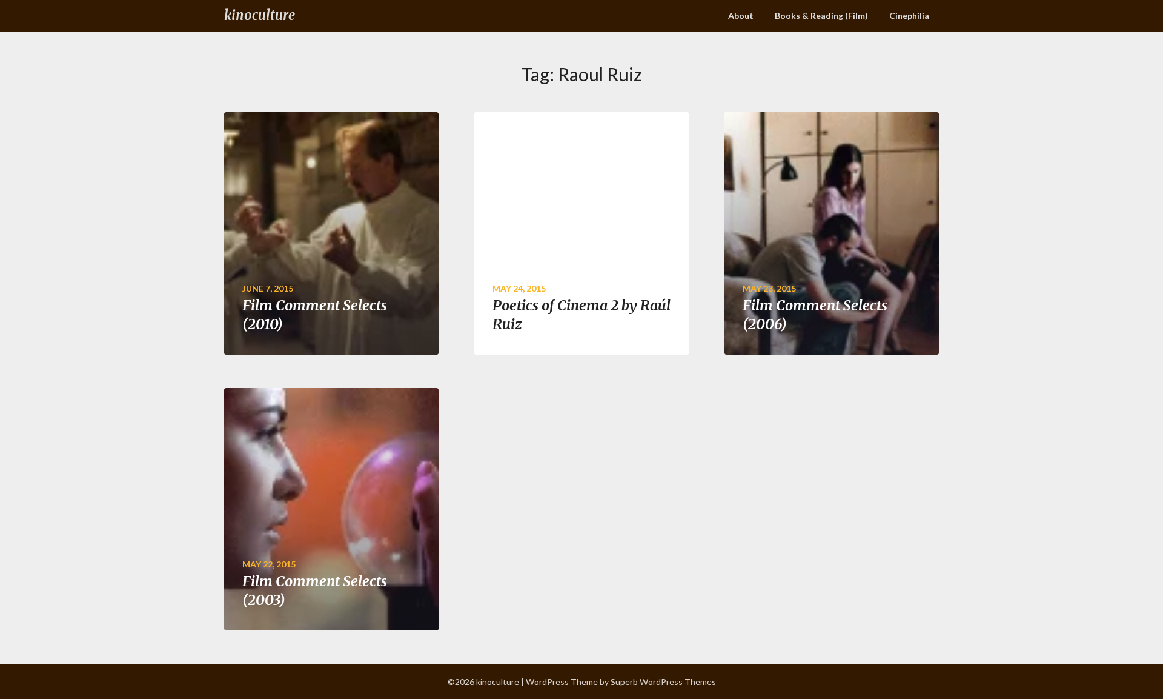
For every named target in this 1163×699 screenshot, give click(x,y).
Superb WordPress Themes (663, 682)
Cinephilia (909, 15)
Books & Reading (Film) (821, 15)
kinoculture (259, 15)
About (741, 15)
